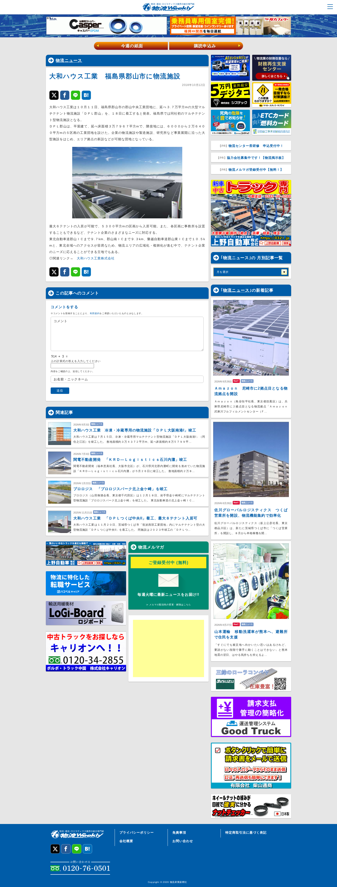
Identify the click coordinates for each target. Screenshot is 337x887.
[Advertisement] (168, 648)
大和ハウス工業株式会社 (96, 258)
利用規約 (95, 313)
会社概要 (126, 841)
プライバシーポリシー (136, 832)
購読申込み (217, 46)
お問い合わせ (182, 841)
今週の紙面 (119, 46)
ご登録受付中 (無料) (169, 562)
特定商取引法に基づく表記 (246, 832)
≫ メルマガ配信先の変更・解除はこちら (168, 604)
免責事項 (179, 832)
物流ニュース (69, 60)
